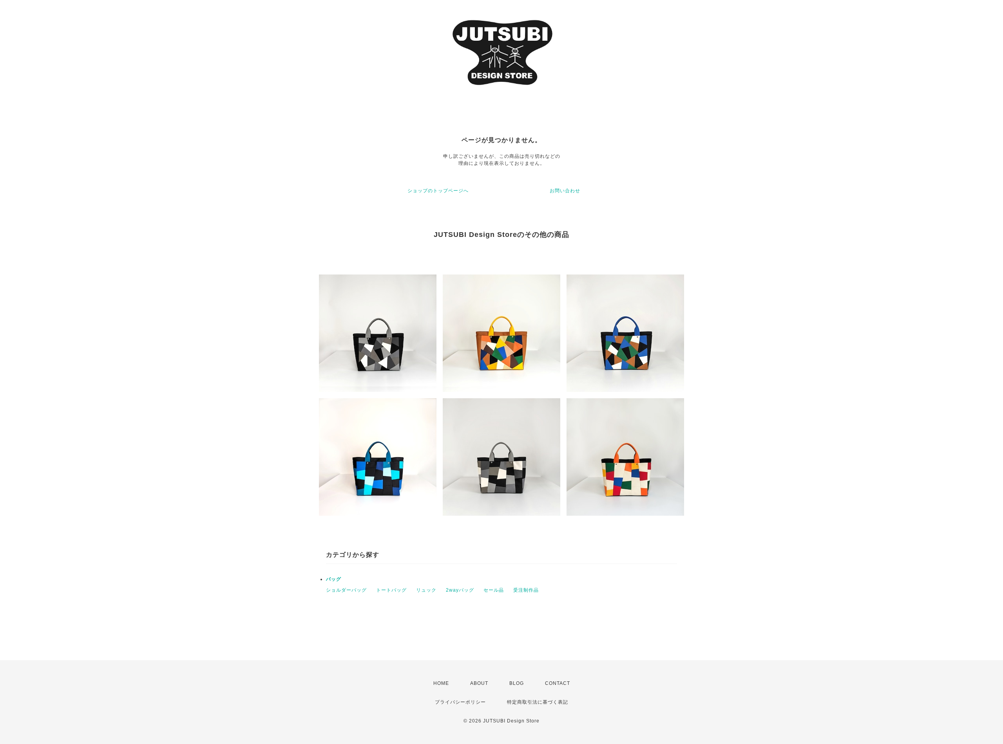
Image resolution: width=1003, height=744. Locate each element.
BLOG (516, 683)
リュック (426, 590)
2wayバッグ (460, 590)
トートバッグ (391, 590)
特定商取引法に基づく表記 (537, 702)
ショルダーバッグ (346, 590)
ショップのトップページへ (438, 190)
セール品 (493, 590)
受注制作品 (526, 590)
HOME (441, 683)
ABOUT (479, 683)
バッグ (333, 579)
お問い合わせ (565, 190)
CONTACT (557, 683)
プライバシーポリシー (460, 702)
